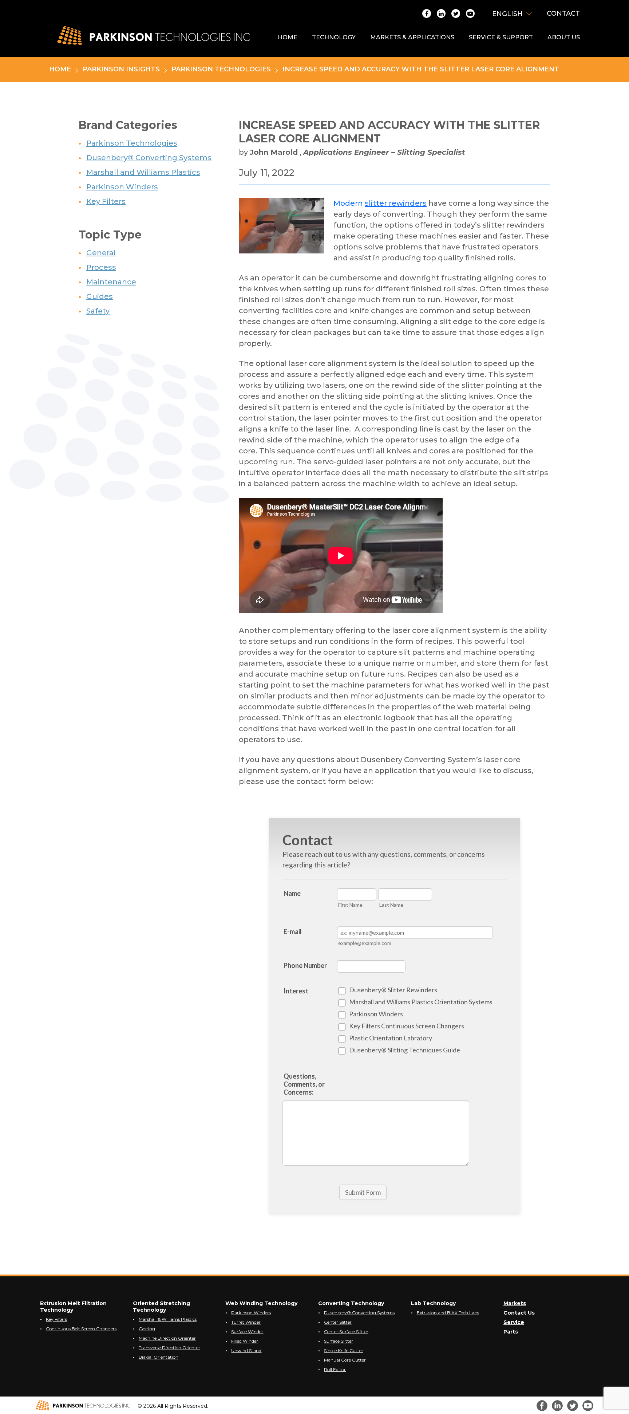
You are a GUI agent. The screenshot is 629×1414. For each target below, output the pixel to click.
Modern (349, 203)
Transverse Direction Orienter (169, 1347)
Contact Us (519, 1312)
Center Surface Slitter (346, 1331)
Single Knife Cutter (343, 1350)
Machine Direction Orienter (167, 1338)
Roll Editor (335, 1369)
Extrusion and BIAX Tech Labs (448, 1312)
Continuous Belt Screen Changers (81, 1328)
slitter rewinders (396, 203)
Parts (510, 1331)
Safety (98, 311)
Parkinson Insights (121, 69)
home (60, 69)
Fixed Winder (244, 1341)
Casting (147, 1328)
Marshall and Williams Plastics (143, 172)
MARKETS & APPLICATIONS (412, 37)
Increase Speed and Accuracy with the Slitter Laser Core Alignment (420, 69)
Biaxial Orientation (158, 1357)
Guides (99, 296)
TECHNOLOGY (334, 37)
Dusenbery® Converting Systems (148, 157)
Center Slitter (338, 1322)
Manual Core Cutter (345, 1360)
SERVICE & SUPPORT (501, 37)
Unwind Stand (246, 1350)
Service (513, 1322)
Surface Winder (247, 1331)
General (101, 252)
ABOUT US (563, 37)
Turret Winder (246, 1322)
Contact (563, 13)
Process (101, 267)
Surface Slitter (338, 1341)
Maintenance (111, 281)
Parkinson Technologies (221, 69)
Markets (514, 1303)
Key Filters (106, 201)
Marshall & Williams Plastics (168, 1319)
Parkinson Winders (122, 186)
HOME (287, 37)
